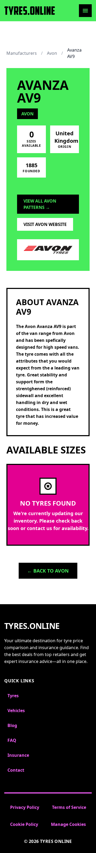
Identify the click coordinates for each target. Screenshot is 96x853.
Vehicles (16, 710)
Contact (15, 770)
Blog (12, 725)
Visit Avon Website (45, 224)
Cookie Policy (24, 824)
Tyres (13, 696)
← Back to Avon (48, 571)
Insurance (18, 755)
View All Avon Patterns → (39, 204)
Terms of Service (69, 807)
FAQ (11, 740)
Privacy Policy (24, 807)
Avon (52, 53)
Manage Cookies (68, 824)
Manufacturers (21, 53)
